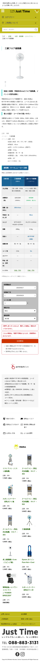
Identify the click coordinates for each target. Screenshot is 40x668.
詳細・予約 (17, 270)
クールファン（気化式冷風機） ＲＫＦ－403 (29, 471)
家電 (9, 36)
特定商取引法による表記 (9, 624)
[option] (20, 66)
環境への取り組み (27, 619)
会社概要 (24, 614)
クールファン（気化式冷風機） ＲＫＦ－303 (10, 532)
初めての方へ (10, 418)
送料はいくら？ (28, 418)
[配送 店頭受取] (20, 311)
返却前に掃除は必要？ (29, 426)
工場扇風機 (26, 529)
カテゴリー (9, 17)
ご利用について (11, 23)
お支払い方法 (10, 433)
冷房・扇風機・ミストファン (24, 36)
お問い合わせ (5, 614)
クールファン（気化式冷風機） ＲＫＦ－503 (29, 501)
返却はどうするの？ (12, 424)
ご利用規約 (4, 619)
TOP (3, 36)
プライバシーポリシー (28, 624)
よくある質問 (27, 433)
